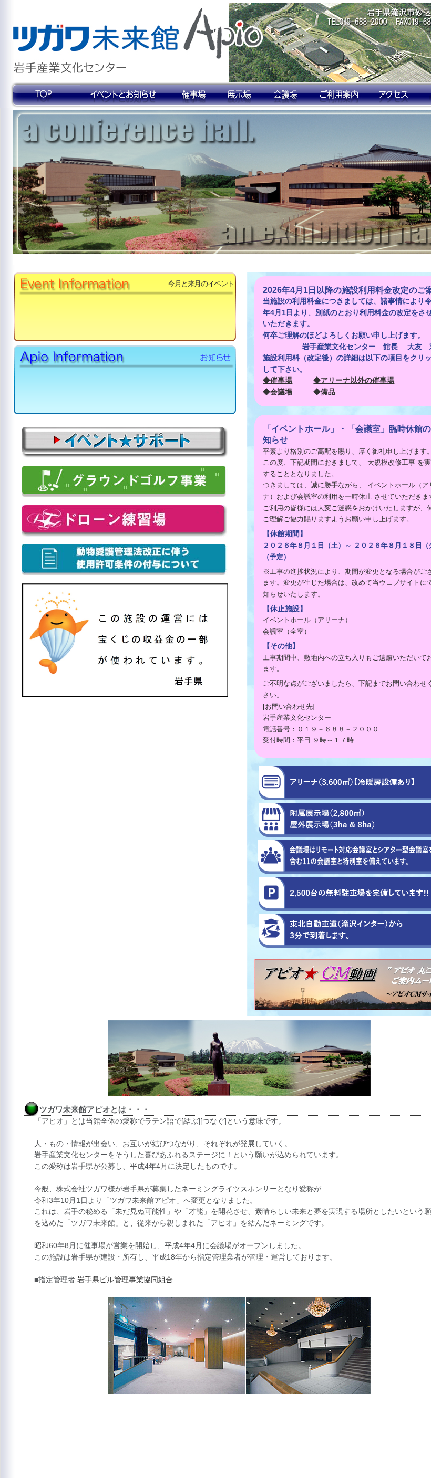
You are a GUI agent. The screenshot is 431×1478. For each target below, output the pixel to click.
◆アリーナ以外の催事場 (353, 380)
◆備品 (324, 391)
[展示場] (240, 95)
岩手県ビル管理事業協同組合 (125, 1279)
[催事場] (192, 95)
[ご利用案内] (339, 95)
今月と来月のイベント (201, 283)
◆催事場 (277, 380)
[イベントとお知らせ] (123, 95)
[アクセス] (393, 95)
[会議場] (286, 95)
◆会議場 (277, 391)
